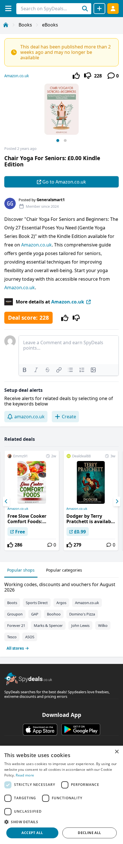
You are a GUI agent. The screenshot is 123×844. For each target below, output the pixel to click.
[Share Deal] (99, 8)
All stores (15, 648)
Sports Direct (37, 602)
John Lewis (80, 625)
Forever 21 (16, 625)
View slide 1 (57, 140)
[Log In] (113, 8)
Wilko (103, 625)
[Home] (6, 25)
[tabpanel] (61, 615)
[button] (61, 821)
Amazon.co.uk (16, 76)
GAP (34, 614)
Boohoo (54, 614)
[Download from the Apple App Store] (40, 729)
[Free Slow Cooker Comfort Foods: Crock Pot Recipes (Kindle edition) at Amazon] (32, 501)
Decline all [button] (89, 832)
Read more (25, 775)
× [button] (116, 752)
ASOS (29, 636)
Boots (12, 602)
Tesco (12, 636)
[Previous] (6, 501)
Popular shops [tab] (21, 570)
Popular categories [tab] (64, 570)
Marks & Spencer (48, 625)
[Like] (76, 75)
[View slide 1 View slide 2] (61, 114)
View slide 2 (65, 140)
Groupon (15, 614)
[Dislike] (87, 75)
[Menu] (8, 8)
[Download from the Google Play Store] (80, 729)
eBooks (50, 25)
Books (25, 25)
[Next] (116, 501)
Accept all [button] (32, 832)
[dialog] (61, 795)
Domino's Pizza (82, 614)
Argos (61, 602)
